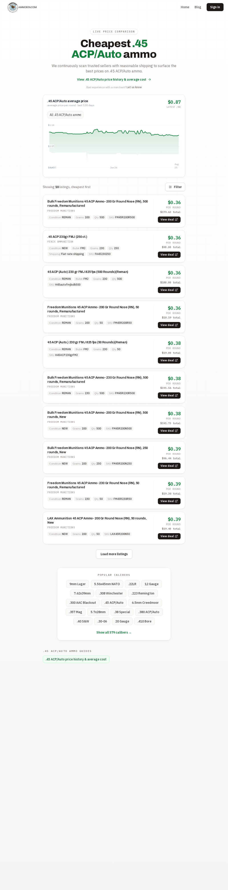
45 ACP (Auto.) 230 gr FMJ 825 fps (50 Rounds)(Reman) (87, 342)
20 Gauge (122, 621)
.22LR (132, 584)
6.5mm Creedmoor (145, 603)
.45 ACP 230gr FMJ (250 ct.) (67, 236)
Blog (198, 7)
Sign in (215, 7)
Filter (178, 187)
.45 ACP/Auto (113, 603)
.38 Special (122, 612)
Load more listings (114, 554)
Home (185, 7)
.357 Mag (75, 612)
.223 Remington (142, 593)
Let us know (134, 87)
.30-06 (102, 621)
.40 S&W (83, 621)
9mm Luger (77, 584)
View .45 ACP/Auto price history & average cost (111, 79)
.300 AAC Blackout (82, 603)
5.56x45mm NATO (107, 584)
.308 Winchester (111, 593)
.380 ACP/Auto (148, 612)
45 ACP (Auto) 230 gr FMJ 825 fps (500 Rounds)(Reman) (87, 272)
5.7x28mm (98, 612)
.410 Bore (144, 621)
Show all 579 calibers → (114, 632)
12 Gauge (152, 584)
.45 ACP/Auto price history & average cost (76, 659)
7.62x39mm (82, 593)
